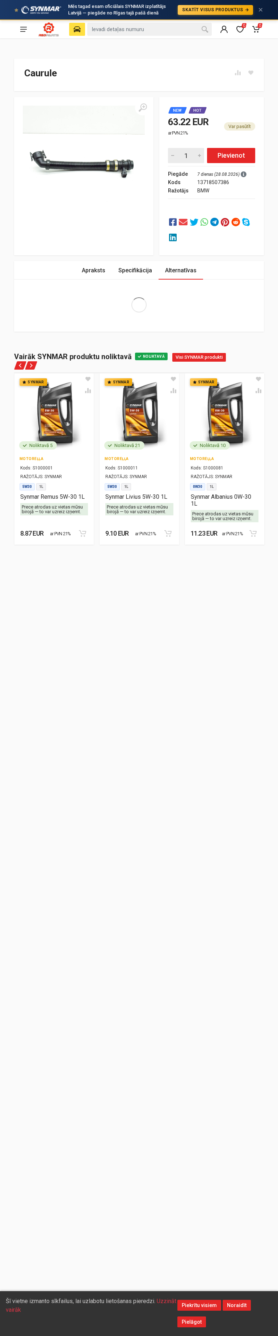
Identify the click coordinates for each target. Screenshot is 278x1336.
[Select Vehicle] (77, 29)
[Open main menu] (23, 29)
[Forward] (31, 365)
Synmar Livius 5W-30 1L (136, 496)
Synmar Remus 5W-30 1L (52, 496)
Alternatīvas (181, 270)
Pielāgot (192, 1322)
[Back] (20, 365)
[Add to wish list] (88, 379)
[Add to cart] (82, 533)
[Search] (205, 29)
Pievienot (231, 155)
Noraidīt (237, 1305)
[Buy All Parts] (49, 29)
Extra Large (138, 305)
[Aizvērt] (260, 10)
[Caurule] (173, 222)
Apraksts (93, 270)
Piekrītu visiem (199, 1305)
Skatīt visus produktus (213, 9)
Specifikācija (135, 270)
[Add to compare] (88, 390)
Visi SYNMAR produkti (199, 357)
